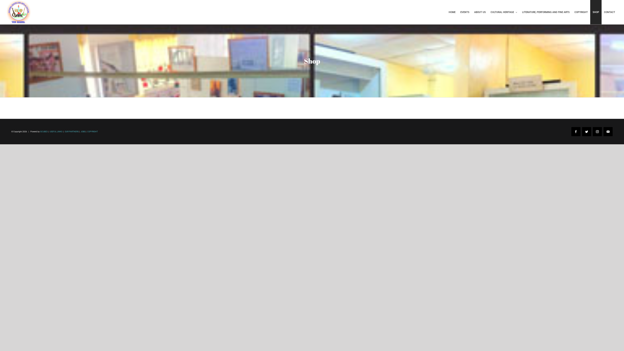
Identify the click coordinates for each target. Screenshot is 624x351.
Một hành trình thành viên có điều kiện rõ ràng (32, 345)
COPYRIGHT (92, 131)
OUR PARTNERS (71, 131)
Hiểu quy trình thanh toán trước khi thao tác (31, 341)
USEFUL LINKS (55, 131)
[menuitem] (452, 12)
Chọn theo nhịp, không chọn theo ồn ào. (29, 336)
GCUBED (44, 131)
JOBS (83, 131)
